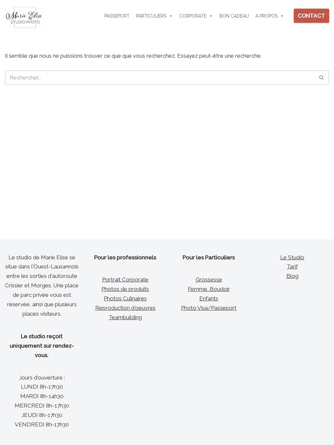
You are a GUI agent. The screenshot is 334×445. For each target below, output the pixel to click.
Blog (292, 276)
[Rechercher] (321, 77)
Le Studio (292, 257)
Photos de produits (125, 289)
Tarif (292, 266)
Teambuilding (125, 317)
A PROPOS (266, 16)
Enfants (208, 298)
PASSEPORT (116, 16)
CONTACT (311, 15)
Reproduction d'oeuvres (125, 308)
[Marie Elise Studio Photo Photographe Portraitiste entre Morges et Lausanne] (24, 17)
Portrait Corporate (125, 279)
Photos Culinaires (125, 298)
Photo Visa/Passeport (208, 308)
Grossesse (209, 279)
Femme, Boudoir (209, 289)
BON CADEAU (234, 16)
